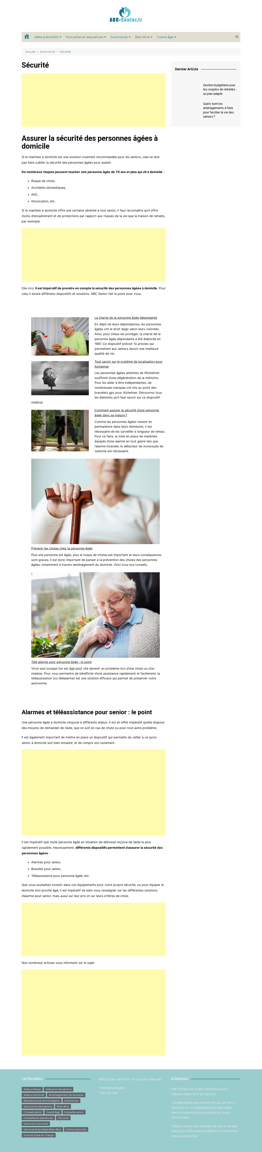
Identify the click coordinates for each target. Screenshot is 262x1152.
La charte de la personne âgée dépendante (126, 318)
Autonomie (119, 37)
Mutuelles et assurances (84, 37)
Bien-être (142, 37)
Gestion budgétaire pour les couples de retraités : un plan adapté (219, 89)
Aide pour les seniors (58, 1089)
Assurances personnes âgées (42, 1100)
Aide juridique (32, 1089)
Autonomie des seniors (38, 1106)
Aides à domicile (46, 37)
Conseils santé (32, 1112)
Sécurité (63, 1117)
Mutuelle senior (74, 1112)
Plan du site (108, 1093)
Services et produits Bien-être (42, 1129)
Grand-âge (165, 37)
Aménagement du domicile (66, 1094)
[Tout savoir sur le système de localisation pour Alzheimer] (60, 378)
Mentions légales (112, 1088)
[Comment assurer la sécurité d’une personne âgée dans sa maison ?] (60, 430)
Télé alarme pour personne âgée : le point (61, 662)
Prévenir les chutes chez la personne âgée (61, 548)
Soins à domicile (76, 1129)
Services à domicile (36, 1123)
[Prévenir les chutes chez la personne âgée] (95, 501)
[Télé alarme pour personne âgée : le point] (95, 615)
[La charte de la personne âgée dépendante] (60, 336)
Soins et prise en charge (39, 1135)
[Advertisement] (94, 100)
